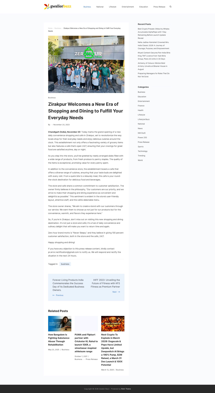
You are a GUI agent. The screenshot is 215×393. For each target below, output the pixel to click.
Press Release (159, 7)
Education (143, 7)
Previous (59, 295)
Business (87, 7)
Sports (140, 147)
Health (140, 110)
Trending (141, 156)
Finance (141, 106)
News (140, 128)
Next (115, 292)
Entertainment (128, 7)
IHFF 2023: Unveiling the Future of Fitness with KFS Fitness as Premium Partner (105, 283)
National (99, 7)
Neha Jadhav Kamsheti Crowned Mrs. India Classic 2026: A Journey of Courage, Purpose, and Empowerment (153, 45)
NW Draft (142, 133)
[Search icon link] (170, 6)
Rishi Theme (126, 389)
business (65, 264)
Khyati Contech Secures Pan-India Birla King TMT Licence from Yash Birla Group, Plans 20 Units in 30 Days (154, 56)
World (140, 160)
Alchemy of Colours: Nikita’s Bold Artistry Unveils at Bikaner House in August (152, 66)
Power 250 (142, 137)
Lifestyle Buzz (144, 119)
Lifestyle (112, 7)
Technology (142, 151)
